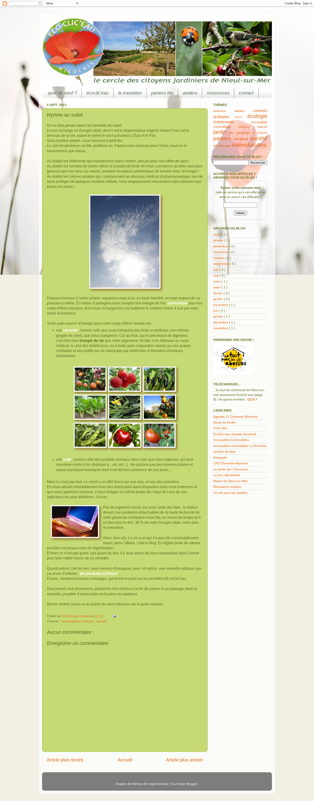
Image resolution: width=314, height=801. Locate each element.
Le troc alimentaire (226, 475)
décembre (221, 246)
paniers (223, 138)
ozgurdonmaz (158, 784)
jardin (221, 132)
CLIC (251, 399)
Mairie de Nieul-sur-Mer (230, 481)
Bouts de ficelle (224, 422)
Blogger (191, 784)
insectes (247, 127)
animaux (223, 111)
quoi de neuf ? (62, 92)
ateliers (190, 92)
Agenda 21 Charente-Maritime (235, 416)
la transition (130, 92)
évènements (232, 122)
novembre (221, 252)
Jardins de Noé (224, 451)
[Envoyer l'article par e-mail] (113, 616)
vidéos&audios (248, 145)
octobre (219, 258)
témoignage (222, 145)
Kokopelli (219, 457)
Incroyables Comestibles (231, 440)
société (101, 621)
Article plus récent (65, 759)
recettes (242, 139)
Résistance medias (227, 487)
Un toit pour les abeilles (230, 493)
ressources (218, 92)
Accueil (124, 759)
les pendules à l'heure (78, 621)
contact (246, 92)
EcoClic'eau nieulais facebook (235, 434)
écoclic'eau (97, 92)
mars (217, 234)
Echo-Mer (220, 428)
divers (241, 117)
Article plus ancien (184, 759)
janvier (218, 240)
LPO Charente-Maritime (230, 463)
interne (262, 127)
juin (216, 270)
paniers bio (162, 92)
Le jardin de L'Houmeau (230, 469)
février (218, 293)
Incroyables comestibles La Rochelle (239, 446)
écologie (257, 116)
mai (216, 275)
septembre (221, 264)
